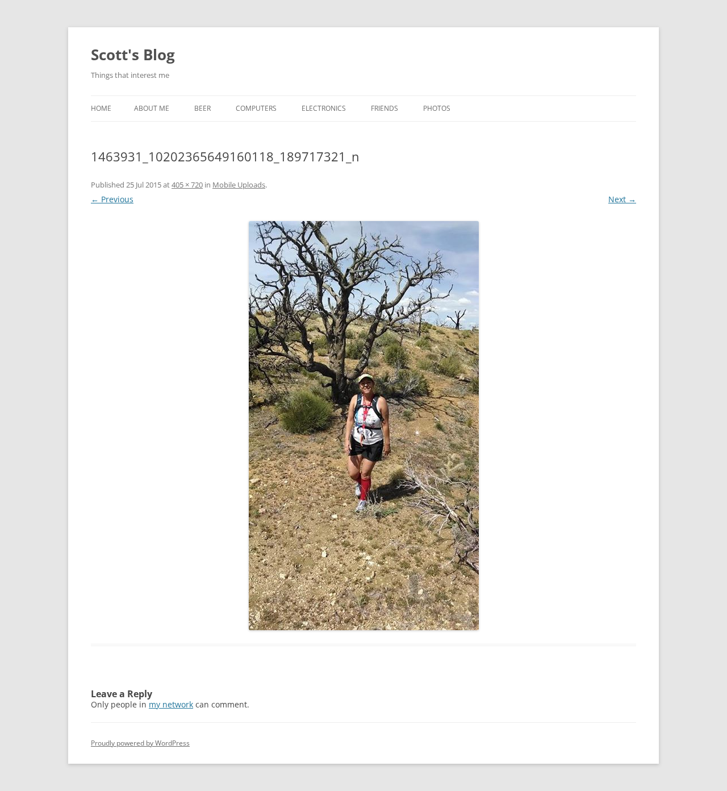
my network (171, 704)
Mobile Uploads (238, 185)
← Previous (112, 199)
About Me (151, 108)
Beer (202, 108)
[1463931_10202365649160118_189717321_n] (363, 425)
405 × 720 (187, 185)
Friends (384, 108)
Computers (256, 108)
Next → (622, 199)
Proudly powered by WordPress (140, 743)
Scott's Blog (133, 54)
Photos (436, 108)
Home (101, 108)
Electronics (324, 108)
